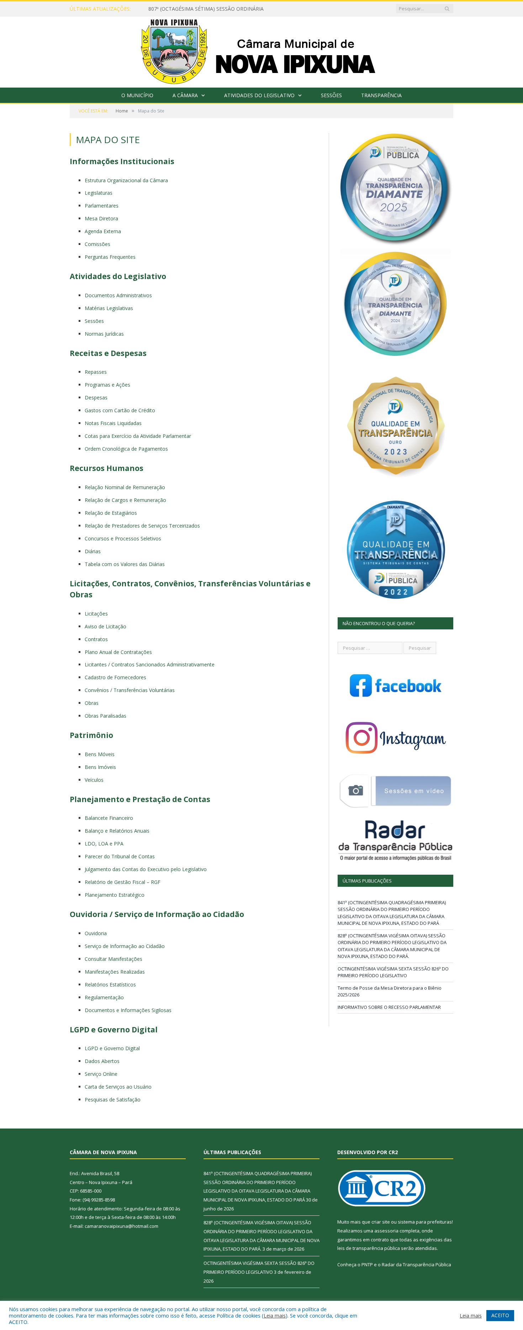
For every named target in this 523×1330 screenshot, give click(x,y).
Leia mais (275, 1315)
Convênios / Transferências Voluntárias (130, 690)
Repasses (96, 371)
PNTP (367, 1264)
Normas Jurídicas (104, 333)
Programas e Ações (107, 384)
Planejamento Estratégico (114, 894)
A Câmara (185, 95)
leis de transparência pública (368, 1248)
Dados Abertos (102, 1061)
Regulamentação (104, 997)
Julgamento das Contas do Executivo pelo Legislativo (146, 869)
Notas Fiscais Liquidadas (113, 423)
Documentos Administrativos (118, 295)
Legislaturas (98, 192)
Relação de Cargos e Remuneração (125, 500)
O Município (137, 95)
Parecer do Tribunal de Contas (120, 856)
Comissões (97, 244)
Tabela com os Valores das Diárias (125, 564)
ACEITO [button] (500, 1315)
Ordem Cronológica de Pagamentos (126, 448)
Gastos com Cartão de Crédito (120, 410)
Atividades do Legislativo (259, 95)
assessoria (386, 1230)
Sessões (331, 95)
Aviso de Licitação (105, 626)
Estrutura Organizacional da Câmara (126, 180)
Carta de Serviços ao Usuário (118, 1086)
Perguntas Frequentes (110, 256)
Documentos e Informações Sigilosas (128, 1010)
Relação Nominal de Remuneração (125, 487)
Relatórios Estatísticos (110, 984)
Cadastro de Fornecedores (115, 677)
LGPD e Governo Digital (112, 1048)
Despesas (96, 397)
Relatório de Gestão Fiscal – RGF (122, 882)
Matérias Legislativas (109, 308)
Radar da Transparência (408, 1264)
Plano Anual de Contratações (118, 652)
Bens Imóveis (100, 767)
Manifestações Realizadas (115, 971)
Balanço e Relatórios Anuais (117, 830)
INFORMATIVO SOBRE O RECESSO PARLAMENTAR (389, 1007)
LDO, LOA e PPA (104, 843)
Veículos (94, 779)
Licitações (96, 613)
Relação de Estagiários (111, 512)
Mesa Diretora (101, 218)
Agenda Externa (103, 231)
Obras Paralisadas (105, 715)
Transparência (381, 95)
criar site (380, 1222)
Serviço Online (101, 1073)
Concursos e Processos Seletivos (123, 538)
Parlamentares (101, 205)
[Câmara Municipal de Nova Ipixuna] (261, 50)
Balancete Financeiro (109, 818)
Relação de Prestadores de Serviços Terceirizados (142, 525)
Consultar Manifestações (113, 958)
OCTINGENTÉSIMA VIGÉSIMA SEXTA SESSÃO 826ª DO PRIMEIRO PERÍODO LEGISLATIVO (393, 972)
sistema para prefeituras (425, 1222)
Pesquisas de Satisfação (113, 1099)
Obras (92, 703)
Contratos (96, 639)
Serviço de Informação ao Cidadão (125, 946)
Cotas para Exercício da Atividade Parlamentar (138, 436)
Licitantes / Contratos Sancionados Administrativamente (150, 664)
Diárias (93, 551)
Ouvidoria (96, 933)
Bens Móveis (100, 754)
